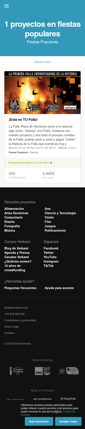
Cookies (9, 333)
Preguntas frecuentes (20, 288)
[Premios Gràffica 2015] (16, 371)
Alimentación (14, 208)
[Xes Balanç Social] (42, 371)
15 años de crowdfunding (14, 267)
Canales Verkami (16, 257)
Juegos (50, 226)
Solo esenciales (39, 421)
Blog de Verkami (16, 248)
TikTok (49, 265)
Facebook (51, 248)
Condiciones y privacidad (20, 320)
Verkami (43, 7)
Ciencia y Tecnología (60, 213)
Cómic (49, 217)
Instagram (51, 261)
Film (48, 221)
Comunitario (13, 217)
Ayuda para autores (59, 288)
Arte (48, 208)
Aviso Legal (11, 326)
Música (9, 230)
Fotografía (12, 226)
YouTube (50, 257)
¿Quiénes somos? (18, 261)
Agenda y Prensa (17, 252)
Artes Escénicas (16, 213)
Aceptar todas (68, 421)
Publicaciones (55, 230)
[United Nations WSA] (68, 371)
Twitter (49, 252)
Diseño (9, 221)
